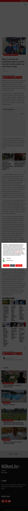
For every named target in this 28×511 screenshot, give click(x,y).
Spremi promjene (19, 265)
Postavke (12, 265)
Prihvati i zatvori (6, 265)
